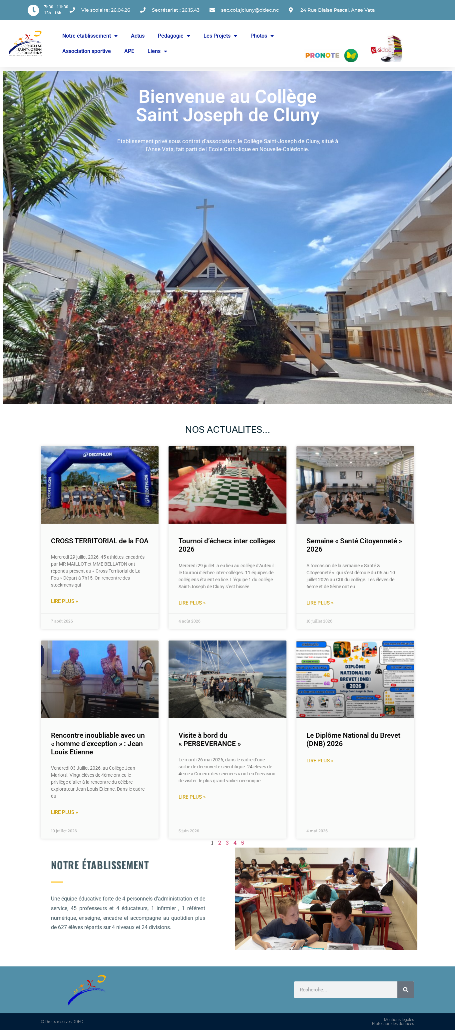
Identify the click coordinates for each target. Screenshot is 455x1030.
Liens (154, 51)
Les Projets (217, 36)
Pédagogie (171, 36)
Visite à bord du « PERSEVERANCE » (210, 739)
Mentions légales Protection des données (393, 1021)
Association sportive (86, 51)
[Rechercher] (405, 989)
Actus (138, 36)
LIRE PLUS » (64, 601)
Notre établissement (86, 36)
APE (129, 51)
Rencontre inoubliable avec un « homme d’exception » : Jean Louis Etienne (98, 743)
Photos (258, 36)
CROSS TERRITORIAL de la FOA (100, 541)
